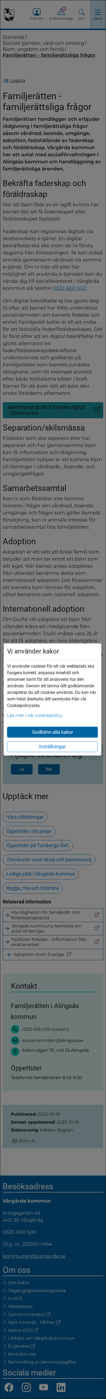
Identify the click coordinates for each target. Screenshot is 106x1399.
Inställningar (52, 746)
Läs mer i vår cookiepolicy (34, 715)
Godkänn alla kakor (52, 732)
